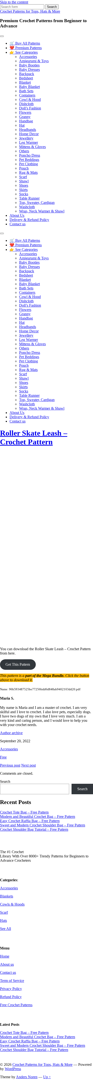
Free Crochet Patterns (16, 1005)
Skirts (23, 190)
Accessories (28, 57)
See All (5, 929)
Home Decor (29, 134)
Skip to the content (14, 2)
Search (5, 781)
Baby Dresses (29, 69)
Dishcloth (26, 104)
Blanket (25, 82)
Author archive (11, 733)
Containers (27, 95)
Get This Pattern (17, 664)
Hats (3, 920)
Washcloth (27, 207)
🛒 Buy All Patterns (25, 43)
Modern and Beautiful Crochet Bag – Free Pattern (37, 817)
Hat (22, 125)
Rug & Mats (28, 172)
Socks (23, 194)
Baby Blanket (29, 87)
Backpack (26, 74)
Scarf (23, 177)
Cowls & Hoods (12, 904)
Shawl (24, 181)
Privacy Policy (11, 989)
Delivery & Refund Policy (29, 220)
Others (24, 151)
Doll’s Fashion (30, 108)
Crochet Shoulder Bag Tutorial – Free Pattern (34, 829)
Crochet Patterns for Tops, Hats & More (30, 11)
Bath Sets (26, 91)
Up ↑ (47, 1077)
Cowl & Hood (30, 100)
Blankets (6, 896)
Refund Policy (11, 997)
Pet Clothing (28, 164)
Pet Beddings (29, 160)
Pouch (24, 168)
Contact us (18, 224)
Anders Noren (26, 1077)
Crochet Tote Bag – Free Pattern (24, 812)
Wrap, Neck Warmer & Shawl (41, 211)
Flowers (25, 112)
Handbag (26, 121)
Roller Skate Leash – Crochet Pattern (33, 437)
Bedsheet (26, 78)
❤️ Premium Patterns (26, 48)
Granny (25, 117)
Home (4, 956)
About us (7, 964)
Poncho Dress (29, 155)
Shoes (23, 185)
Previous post (10, 765)
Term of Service (12, 981)
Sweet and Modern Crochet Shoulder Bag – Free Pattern (42, 825)
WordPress (13, 1069)
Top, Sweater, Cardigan (37, 203)
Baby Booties (29, 65)
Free (3, 757)
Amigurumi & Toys (34, 61)
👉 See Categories (24, 52)
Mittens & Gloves (32, 147)
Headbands (27, 130)
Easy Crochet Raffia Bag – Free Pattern (30, 821)
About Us (17, 215)
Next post (28, 765)
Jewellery (26, 138)
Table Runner (29, 198)
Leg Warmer (28, 142)
